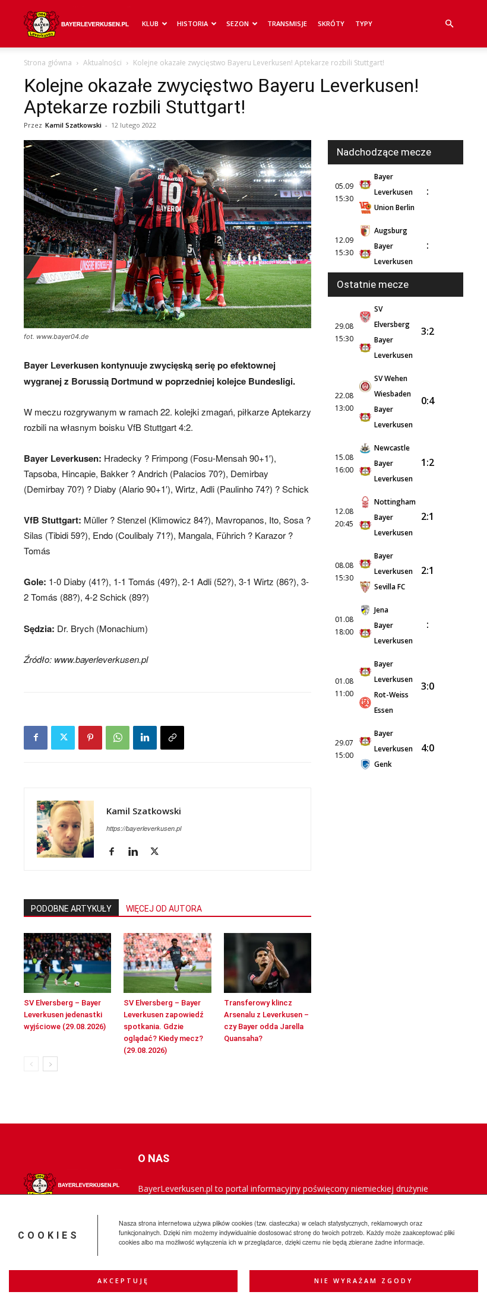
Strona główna (48, 63)
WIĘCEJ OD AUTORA (164, 908)
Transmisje (287, 23)
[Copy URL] (172, 738)
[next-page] (50, 1063)
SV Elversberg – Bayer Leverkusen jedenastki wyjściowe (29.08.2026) (65, 1014)
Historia (192, 23)
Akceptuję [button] (123, 1281)
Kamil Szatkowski (73, 124)
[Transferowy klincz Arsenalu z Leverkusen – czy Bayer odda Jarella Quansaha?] (267, 963)
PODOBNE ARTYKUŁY (71, 908)
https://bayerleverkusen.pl (143, 828)
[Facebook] (36, 738)
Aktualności (102, 63)
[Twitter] (63, 738)
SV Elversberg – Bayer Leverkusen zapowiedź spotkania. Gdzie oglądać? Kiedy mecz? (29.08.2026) (164, 1026)
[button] (449, 24)
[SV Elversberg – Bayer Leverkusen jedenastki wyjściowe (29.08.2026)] (67, 963)
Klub (150, 23)
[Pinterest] (90, 738)
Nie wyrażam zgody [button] (363, 1281)
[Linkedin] (145, 738)
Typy (363, 23)
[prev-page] (31, 1063)
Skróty (331, 23)
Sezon (237, 23)
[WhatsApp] (117, 738)
